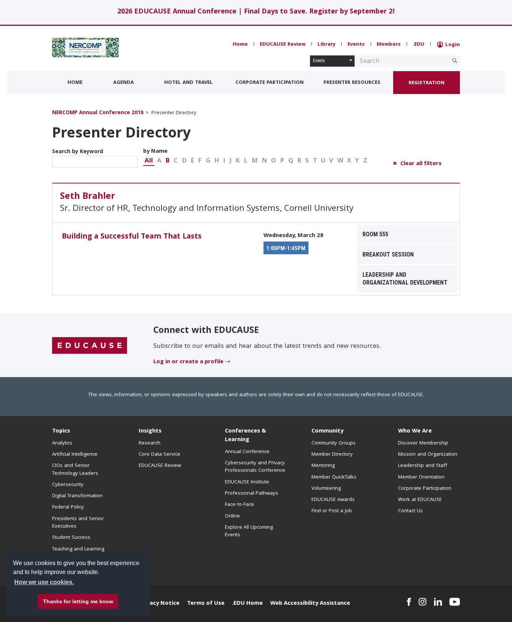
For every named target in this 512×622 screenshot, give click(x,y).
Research (149, 443)
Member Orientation (421, 477)
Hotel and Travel (188, 83)
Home (240, 44)
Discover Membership (423, 443)
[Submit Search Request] (455, 61)
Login (452, 45)
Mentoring (323, 466)
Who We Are (415, 431)
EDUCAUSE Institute (247, 482)
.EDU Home (247, 604)
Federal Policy (68, 507)
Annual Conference (247, 452)
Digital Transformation (77, 496)
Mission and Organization (427, 454)
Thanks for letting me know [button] (78, 601)
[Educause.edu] (89, 346)
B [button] (167, 161)
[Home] (85, 47)
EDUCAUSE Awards (333, 500)
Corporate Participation (269, 83)
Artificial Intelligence (74, 454)
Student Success (71, 538)
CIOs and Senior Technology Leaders (75, 469)
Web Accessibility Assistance (310, 604)
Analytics (62, 443)
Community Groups (333, 443)
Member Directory (332, 454)
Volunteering (326, 489)
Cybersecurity (68, 485)
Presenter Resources (351, 83)
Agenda (123, 83)
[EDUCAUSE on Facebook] (409, 602)
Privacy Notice (159, 604)
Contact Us (410, 511)
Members (389, 44)
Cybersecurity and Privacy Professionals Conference (255, 467)
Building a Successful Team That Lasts (132, 237)
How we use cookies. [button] (44, 582)
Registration (427, 83)
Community (327, 431)
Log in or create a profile (188, 362)
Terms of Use (206, 604)
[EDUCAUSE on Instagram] (423, 602)
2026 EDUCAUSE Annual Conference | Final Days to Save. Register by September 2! (256, 12)
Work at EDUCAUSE (420, 500)
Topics (61, 431)
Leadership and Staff (422, 466)
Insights (150, 431)
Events (356, 44)
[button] (148, 161)
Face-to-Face (239, 505)
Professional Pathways (251, 493)
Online (232, 516)
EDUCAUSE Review (282, 44)
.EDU (418, 44)
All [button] (149, 161)
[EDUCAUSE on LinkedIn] (438, 602)
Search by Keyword (77, 152)
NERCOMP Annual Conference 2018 (98, 113)
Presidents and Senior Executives (78, 523)
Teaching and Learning (78, 549)
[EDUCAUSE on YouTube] (454, 602)
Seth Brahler (87, 196)
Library (326, 44)
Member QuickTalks (333, 477)
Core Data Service (159, 454)
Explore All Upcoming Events (249, 531)
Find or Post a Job (331, 511)
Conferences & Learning (245, 436)
